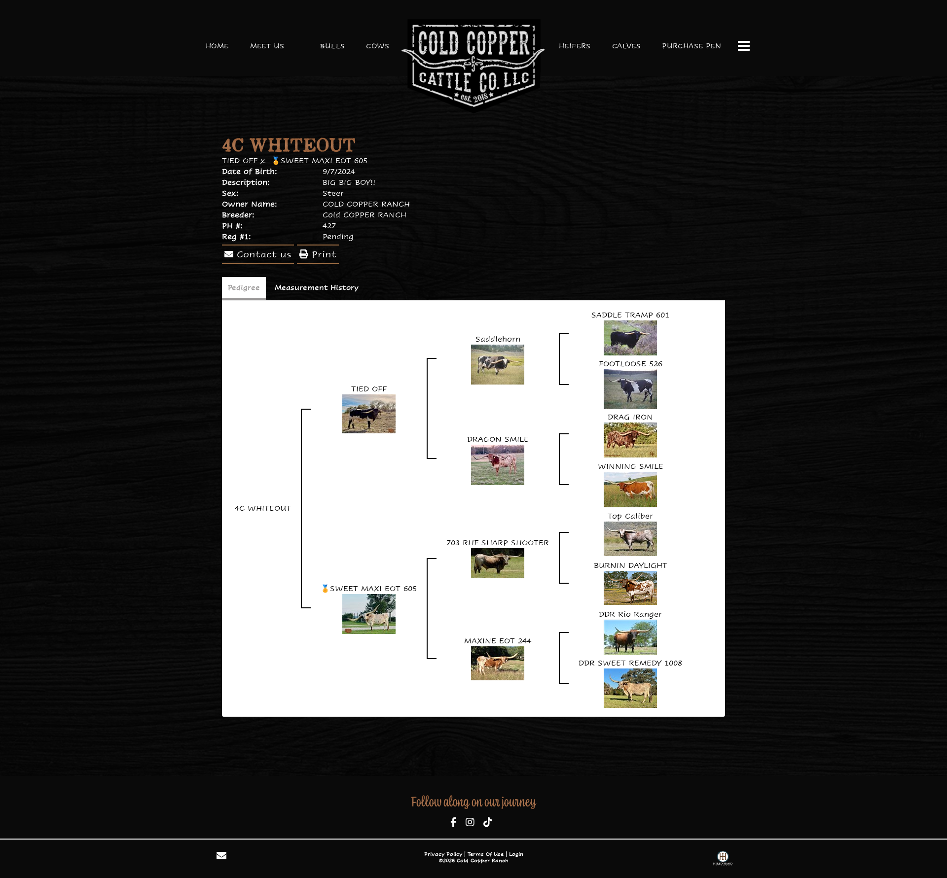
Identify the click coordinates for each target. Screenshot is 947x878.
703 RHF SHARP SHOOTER (497, 542)
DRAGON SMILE (498, 439)
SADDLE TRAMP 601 (630, 314)
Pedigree (244, 287)
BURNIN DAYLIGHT (630, 565)
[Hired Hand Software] (722, 859)
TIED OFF (239, 160)
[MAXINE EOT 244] (497, 662)
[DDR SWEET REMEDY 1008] (630, 687)
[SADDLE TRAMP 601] (630, 337)
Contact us (262, 254)
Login (516, 854)
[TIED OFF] (369, 413)
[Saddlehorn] (497, 363)
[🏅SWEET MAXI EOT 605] (369, 613)
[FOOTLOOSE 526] (630, 388)
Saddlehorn (497, 339)
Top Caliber (630, 516)
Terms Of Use (486, 854)
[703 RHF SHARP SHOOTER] (497, 562)
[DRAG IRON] (630, 439)
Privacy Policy (443, 854)
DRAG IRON (630, 416)
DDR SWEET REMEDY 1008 (630, 662)
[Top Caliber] (630, 537)
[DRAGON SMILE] (497, 463)
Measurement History (317, 287)
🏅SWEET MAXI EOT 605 (319, 160)
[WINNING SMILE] (630, 488)
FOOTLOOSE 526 (630, 363)
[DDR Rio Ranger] (630, 636)
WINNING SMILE (630, 466)
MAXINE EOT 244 (497, 640)
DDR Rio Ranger (630, 614)
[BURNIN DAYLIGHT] (630, 587)
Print (322, 254)
